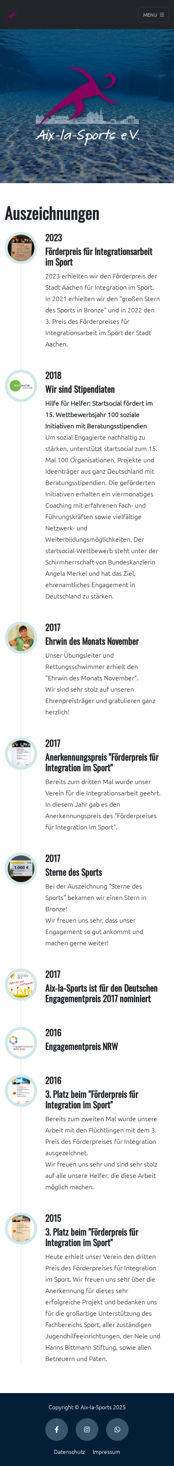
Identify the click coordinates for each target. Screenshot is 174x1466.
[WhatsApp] (117, 1429)
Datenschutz (69, 1451)
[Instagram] (87, 1429)
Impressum (106, 1451)
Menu (150, 14)
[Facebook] (56, 1429)
